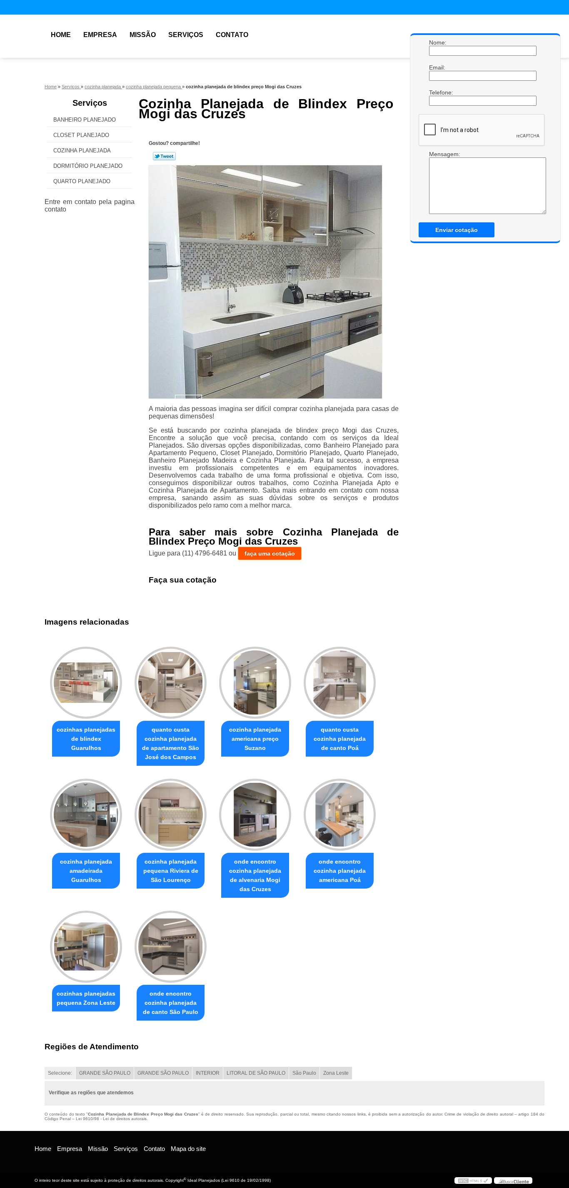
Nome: (437, 42)
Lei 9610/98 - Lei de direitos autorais (111, 1118)
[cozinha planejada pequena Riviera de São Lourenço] (171, 815)
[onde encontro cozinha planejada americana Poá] (340, 815)
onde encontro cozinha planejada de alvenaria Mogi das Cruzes (255, 875)
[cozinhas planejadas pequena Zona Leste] (86, 947)
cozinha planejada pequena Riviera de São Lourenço (170, 870)
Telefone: (437, 92)
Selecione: (60, 1073)
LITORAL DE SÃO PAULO (256, 1073)
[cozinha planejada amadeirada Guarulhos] (86, 815)
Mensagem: (437, 154)
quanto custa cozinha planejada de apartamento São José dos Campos (170, 743)
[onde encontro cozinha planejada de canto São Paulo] (171, 947)
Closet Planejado (81, 135)
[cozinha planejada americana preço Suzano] (255, 683)
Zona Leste (336, 1073)
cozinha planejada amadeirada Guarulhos (86, 870)
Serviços (185, 34)
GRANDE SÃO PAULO (104, 1073)
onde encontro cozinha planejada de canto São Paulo (170, 1002)
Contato (232, 34)
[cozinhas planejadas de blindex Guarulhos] (86, 683)
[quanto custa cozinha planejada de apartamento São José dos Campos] (171, 683)
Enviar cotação (456, 230)
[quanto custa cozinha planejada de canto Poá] (340, 683)
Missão (143, 34)
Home (61, 34)
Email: (437, 67)
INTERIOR (208, 1073)
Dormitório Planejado (87, 166)
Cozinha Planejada (82, 150)
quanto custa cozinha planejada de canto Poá (340, 738)
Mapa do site (188, 1148)
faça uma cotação (270, 553)
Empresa (100, 34)
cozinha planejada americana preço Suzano (255, 738)
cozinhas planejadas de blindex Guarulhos (86, 738)
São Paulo (304, 1073)
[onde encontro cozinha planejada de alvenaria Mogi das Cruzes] (255, 815)
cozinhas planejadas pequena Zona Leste (86, 998)
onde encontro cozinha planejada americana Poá (340, 870)
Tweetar (164, 156)
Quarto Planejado (81, 181)
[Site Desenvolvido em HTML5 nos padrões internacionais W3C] (473, 1180)
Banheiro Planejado (84, 120)
